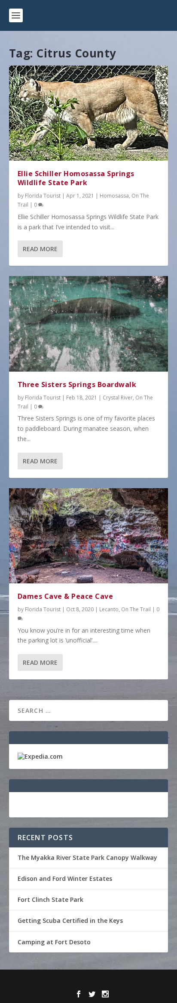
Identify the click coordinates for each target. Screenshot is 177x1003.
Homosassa (114, 195)
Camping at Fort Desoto (54, 942)
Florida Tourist (43, 195)
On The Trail (136, 609)
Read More (40, 249)
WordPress (150, 981)
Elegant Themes (70, 981)
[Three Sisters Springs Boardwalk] (88, 323)
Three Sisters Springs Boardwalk (77, 384)
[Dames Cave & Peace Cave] (88, 535)
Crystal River (118, 397)
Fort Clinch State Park (50, 899)
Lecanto (109, 609)
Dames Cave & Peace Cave (65, 596)
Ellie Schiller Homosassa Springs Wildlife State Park (76, 178)
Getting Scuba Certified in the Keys (70, 920)
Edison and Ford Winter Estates (65, 878)
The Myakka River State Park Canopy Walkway (87, 857)
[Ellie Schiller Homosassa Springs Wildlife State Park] (88, 113)
